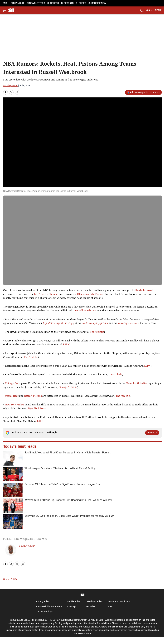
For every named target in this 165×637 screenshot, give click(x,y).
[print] (23, 564)
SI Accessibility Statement (48, 606)
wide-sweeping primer (95, 323)
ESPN (66, 344)
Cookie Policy (73, 601)
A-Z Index (90, 606)
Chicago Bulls (12, 383)
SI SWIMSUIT (17, 3)
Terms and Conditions (119, 601)
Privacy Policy (42, 601)
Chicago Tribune (67, 387)
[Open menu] (4, 10)
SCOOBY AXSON (27, 546)
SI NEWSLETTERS (36, 3)
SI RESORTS (67, 3)
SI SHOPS (81, 3)
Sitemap (71, 606)
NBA (15, 579)
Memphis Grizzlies (136, 383)
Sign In (158, 10)
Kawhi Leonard (144, 290)
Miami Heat (12, 396)
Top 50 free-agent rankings (57, 323)
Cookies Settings (44, 611)
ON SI (5, 3)
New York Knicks (14, 404)
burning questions (128, 323)
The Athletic (97, 332)
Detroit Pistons (33, 396)
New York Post (36, 408)
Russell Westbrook (85, 310)
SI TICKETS (53, 3)
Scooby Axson (10, 86)
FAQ (110, 606)
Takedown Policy (94, 601)
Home (6, 579)
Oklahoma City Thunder (91, 294)
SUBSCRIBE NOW (97, 3)
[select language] (149, 10)
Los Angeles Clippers (46, 294)
